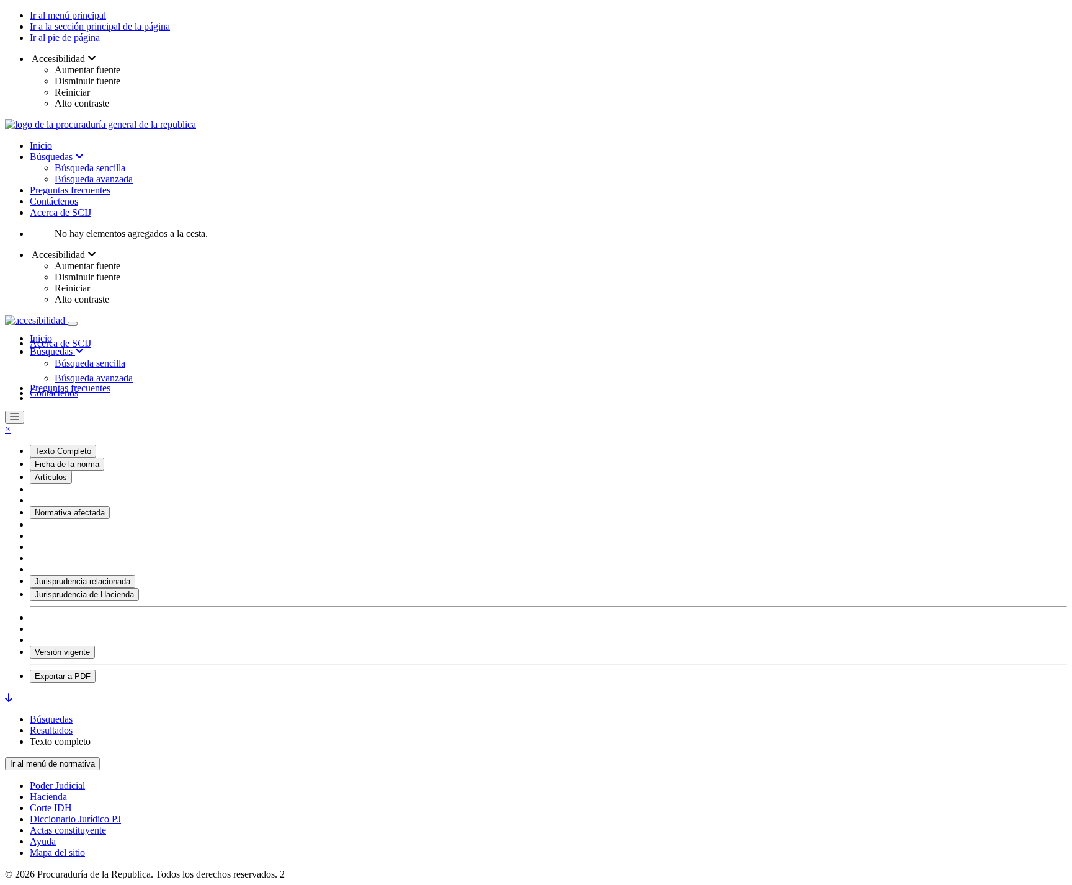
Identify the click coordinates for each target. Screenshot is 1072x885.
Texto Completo (63, 451)
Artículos (51, 477)
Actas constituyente (68, 830)
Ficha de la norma (67, 464)
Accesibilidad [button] (58, 58)
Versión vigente (62, 652)
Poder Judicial (57, 785)
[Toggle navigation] (73, 324)
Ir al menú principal (68, 15)
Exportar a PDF (63, 676)
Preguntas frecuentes (70, 190)
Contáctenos (54, 201)
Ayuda (43, 841)
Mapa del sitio (57, 852)
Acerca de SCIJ (60, 212)
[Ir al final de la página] (8, 698)
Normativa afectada (70, 512)
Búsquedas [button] (52, 351)
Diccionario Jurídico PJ (75, 819)
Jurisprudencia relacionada (82, 581)
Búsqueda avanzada (94, 179)
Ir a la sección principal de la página (100, 26)
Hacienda (48, 796)
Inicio (41, 145)
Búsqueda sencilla (90, 167)
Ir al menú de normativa (52, 763)
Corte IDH (51, 808)
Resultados (51, 730)
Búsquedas (52, 156)
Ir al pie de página (65, 37)
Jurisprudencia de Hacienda (84, 594)
